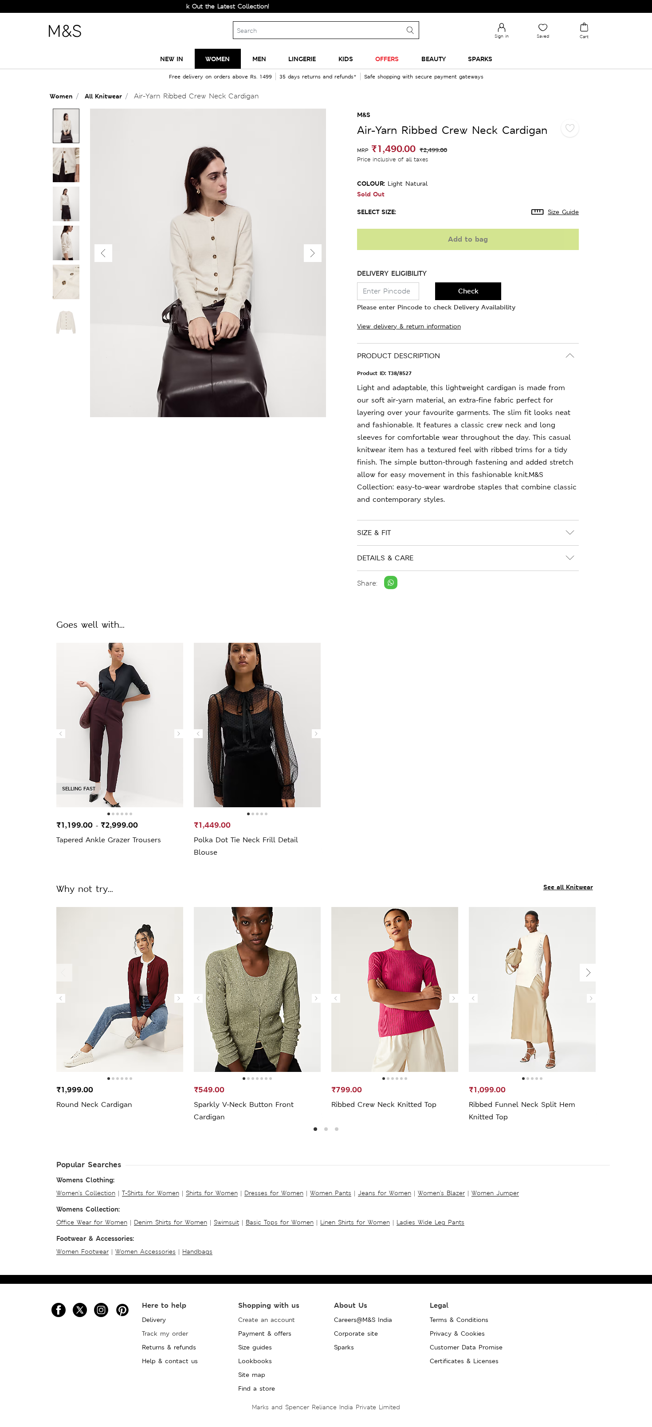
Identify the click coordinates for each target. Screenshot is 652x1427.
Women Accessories (145, 1251)
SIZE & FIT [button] (374, 532)
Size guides (255, 1347)
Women (61, 96)
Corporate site (356, 1333)
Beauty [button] (433, 59)
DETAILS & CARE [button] (385, 558)
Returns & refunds (169, 1347)
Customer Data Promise (466, 1347)
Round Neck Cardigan (94, 1104)
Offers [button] (387, 59)
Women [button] (217, 59)
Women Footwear (82, 1251)
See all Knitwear (568, 887)
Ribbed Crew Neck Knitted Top (383, 1104)
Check (468, 291)
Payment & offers (264, 1333)
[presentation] (60, 733)
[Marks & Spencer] (64, 39)
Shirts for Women (212, 1193)
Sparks (344, 1347)
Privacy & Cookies (457, 1333)
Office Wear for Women (91, 1222)
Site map (251, 1375)
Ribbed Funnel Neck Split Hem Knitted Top (522, 1111)
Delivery (154, 1320)
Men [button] (259, 59)
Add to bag (468, 239)
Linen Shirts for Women (355, 1222)
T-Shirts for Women (150, 1193)
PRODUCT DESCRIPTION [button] (398, 355)
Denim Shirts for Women (170, 1222)
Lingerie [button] (302, 59)
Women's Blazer (441, 1193)
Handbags (197, 1251)
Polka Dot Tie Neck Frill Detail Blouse (246, 846)
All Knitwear (103, 96)
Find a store (256, 1388)
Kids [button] (345, 59)
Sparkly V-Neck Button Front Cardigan (244, 1111)
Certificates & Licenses (464, 1361)
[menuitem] (171, 59)
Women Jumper (495, 1193)
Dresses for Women (273, 1193)
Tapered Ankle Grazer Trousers (108, 839)
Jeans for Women (384, 1193)
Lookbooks (255, 1361)
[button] (313, 253)
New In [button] (171, 59)
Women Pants (330, 1193)
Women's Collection (85, 1193)
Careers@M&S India (363, 1320)
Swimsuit (226, 1222)
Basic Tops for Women (280, 1222)
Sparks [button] (480, 59)
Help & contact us (170, 1361)
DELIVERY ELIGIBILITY (392, 273)
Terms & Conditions (459, 1320)
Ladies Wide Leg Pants (430, 1222)
